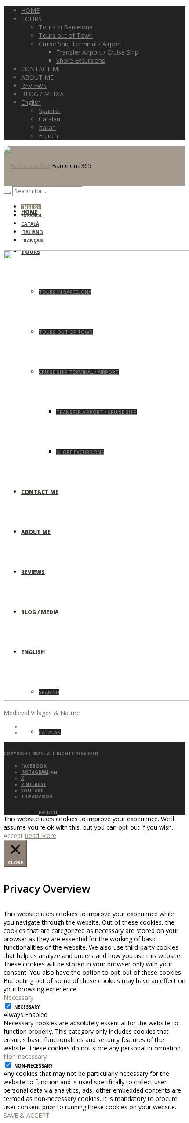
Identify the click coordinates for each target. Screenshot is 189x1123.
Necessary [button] (18, 997)
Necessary (27, 1007)
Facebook (34, 766)
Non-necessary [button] (25, 1056)
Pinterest (33, 784)
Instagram (34, 772)
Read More (40, 835)
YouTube (32, 790)
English (31, 207)
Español (32, 215)
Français (32, 241)
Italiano (32, 232)
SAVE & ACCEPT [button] (27, 1115)
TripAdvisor (36, 797)
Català (30, 224)
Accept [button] (13, 835)
